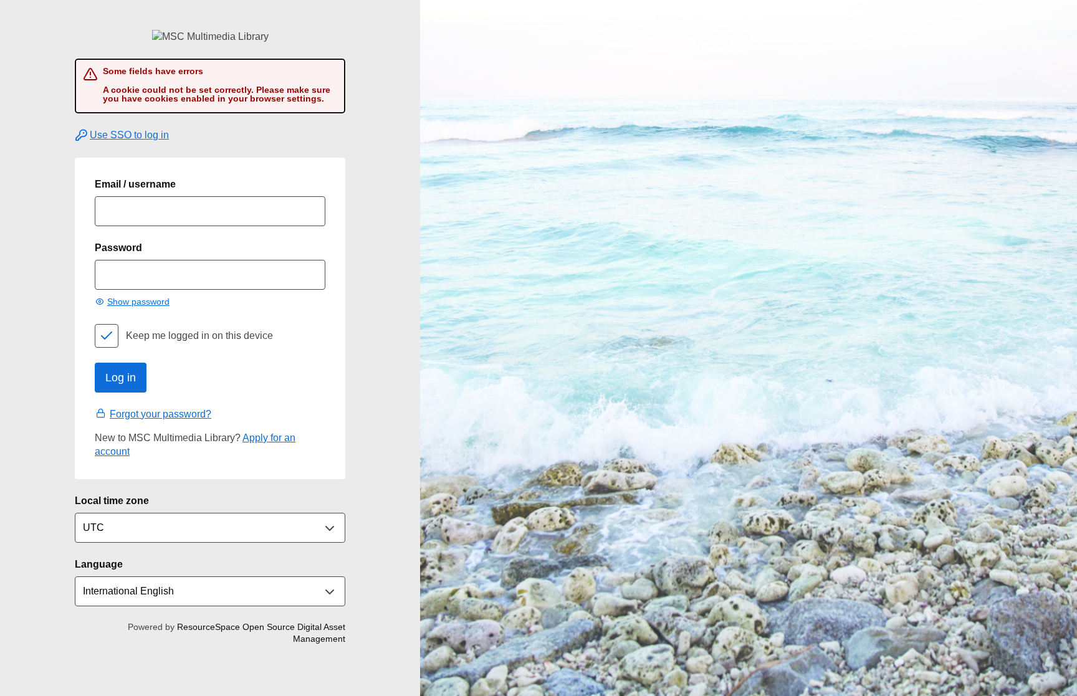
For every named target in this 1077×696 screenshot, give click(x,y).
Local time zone (112, 500)
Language (99, 564)
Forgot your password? (160, 414)
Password (118, 247)
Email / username (135, 184)
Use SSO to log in (129, 135)
